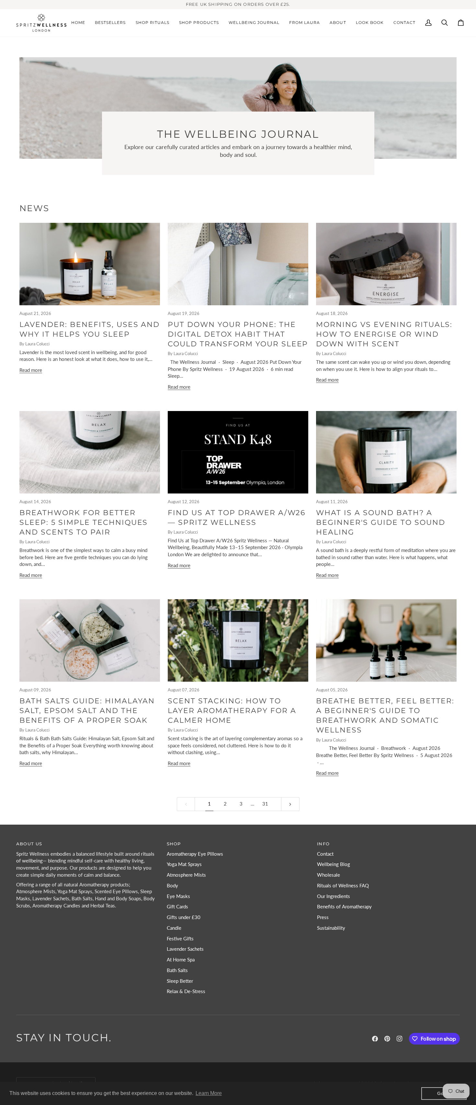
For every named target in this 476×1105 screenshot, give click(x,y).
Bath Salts (177, 970)
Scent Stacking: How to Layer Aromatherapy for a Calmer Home (232, 711)
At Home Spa (181, 959)
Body (172, 885)
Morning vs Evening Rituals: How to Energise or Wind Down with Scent (384, 334)
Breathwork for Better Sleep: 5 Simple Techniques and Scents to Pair (83, 522)
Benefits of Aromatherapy (344, 906)
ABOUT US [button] (29, 843)
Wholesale (328, 875)
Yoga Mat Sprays (184, 864)
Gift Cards (177, 906)
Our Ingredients (333, 896)
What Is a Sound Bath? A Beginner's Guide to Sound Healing (380, 522)
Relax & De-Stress (186, 991)
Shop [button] (174, 843)
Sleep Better (180, 981)
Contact (325, 854)
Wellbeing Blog (333, 864)
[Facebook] (375, 1039)
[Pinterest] (387, 1039)
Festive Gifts (180, 938)
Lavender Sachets (185, 949)
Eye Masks (178, 896)
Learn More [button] (209, 1093)
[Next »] (290, 804)
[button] (152, 23)
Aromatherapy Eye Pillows (195, 854)
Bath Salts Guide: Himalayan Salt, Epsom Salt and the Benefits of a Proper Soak (87, 711)
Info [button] (323, 843)
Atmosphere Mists (186, 875)
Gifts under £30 (183, 917)
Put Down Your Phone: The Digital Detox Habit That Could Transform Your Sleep (238, 334)
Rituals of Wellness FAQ (343, 885)
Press (323, 917)
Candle (174, 928)
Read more (30, 370)
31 (265, 804)
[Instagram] (399, 1039)
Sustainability (331, 928)
